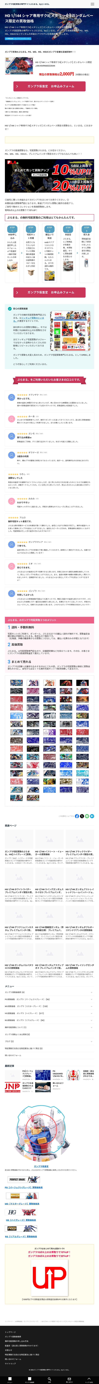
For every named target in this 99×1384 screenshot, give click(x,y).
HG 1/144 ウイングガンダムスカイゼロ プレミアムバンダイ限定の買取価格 (49, 892)
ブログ (31, 1091)
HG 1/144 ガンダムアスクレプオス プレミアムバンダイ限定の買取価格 (49, 968)
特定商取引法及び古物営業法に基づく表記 (22, 1354)
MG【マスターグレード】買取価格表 (22, 1203)
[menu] (92, 4)
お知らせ (8, 1350)
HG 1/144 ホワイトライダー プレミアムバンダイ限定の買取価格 (18, 892)
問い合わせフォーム (58, 1084)
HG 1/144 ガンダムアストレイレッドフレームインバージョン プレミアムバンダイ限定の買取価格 (80, 893)
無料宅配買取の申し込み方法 (16, 1341)
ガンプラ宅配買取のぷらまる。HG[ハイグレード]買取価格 (19, 854)
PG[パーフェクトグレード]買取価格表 (27, 1075)
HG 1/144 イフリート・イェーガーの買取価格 (49, 853)
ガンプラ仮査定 (41, 1166)
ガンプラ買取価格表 (13, 1336)
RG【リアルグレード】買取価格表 (21, 1236)
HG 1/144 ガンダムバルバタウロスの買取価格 (19, 967)
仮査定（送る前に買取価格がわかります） (88, 1075)
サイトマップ (10, 1363)
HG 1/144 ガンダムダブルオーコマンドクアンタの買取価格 (80, 929)
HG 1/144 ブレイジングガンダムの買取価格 (80, 967)
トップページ (10, 1332)
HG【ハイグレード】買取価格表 (21, 1220)
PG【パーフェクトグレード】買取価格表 (24, 1187)
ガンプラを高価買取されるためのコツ (27, 1085)
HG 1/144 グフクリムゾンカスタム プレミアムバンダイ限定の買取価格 (19, 930)
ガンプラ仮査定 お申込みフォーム (51, 86)
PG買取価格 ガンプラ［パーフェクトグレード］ (32, 1079)
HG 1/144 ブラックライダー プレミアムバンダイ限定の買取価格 (79, 854)
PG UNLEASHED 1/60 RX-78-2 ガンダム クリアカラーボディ (58, 1077)
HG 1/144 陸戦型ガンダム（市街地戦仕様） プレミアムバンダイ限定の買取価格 (49, 930)
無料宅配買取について (92, 1079)
